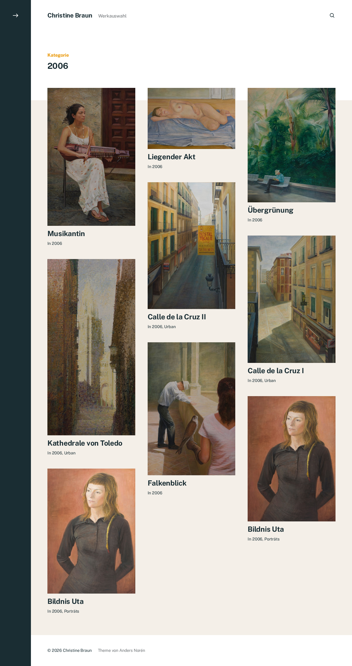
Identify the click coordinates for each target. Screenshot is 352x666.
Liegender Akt (171, 156)
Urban (169, 326)
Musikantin (66, 233)
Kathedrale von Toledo (84, 443)
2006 (57, 243)
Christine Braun (69, 15)
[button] (15, 333)
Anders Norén (132, 650)
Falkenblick (167, 483)
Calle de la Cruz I (276, 370)
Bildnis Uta (266, 529)
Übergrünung (271, 210)
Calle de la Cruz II (177, 316)
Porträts (272, 539)
